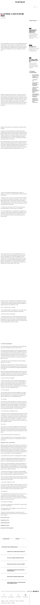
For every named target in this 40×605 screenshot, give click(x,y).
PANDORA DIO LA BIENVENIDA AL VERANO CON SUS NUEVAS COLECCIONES (35, 100)
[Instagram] (35, 591)
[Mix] (9, 542)
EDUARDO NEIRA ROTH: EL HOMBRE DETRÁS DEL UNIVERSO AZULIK (16, 551)
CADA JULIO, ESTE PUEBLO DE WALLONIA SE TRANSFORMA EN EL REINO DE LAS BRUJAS (35, 90)
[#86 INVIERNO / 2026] (34, 42)
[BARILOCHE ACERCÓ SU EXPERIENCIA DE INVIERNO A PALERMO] (4, 576)
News (30, 28)
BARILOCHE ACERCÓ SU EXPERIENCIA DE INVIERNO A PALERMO (15, 576)
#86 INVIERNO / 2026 (32, 46)
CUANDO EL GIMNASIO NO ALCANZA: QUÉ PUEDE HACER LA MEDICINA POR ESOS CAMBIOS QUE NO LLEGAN (16, 583)
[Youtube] (38, 591)
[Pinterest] (7, 542)
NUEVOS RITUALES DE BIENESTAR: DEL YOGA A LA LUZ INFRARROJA (16, 564)
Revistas (30, 45)
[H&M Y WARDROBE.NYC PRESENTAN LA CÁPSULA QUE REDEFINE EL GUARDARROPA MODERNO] (4, 570)
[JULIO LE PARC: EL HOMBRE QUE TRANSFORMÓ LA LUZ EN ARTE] (4, 558)
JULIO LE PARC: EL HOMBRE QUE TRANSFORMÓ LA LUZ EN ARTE (15, 557)
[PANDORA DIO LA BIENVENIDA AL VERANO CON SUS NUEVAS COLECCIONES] (30, 99)
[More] (12, 542)
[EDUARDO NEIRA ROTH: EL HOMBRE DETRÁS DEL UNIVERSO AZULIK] (4, 551)
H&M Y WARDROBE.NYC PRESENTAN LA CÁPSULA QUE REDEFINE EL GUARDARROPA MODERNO (16, 570)
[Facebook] (3, 542)
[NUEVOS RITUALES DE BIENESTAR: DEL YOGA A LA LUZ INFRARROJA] (4, 564)
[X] (5, 542)
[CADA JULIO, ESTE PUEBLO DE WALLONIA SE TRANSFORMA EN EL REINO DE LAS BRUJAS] (30, 88)
